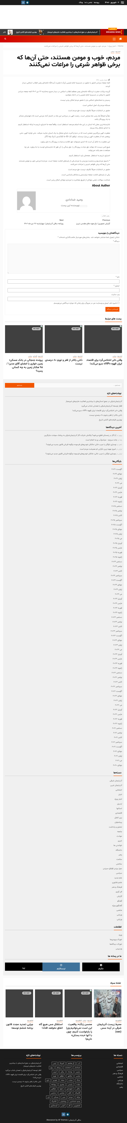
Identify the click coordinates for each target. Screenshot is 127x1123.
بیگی (62, 1072)
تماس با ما (88, 2)
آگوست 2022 (116, 691)
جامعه (119, 831)
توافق (62, 1076)
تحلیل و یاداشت (115, 827)
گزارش (119, 896)
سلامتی (119, 864)
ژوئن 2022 (118, 700)
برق (51, 1067)
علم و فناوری (117, 882)
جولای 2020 (117, 765)
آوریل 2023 (117, 654)
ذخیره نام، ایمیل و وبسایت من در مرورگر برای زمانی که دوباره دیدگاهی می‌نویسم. (85, 303)
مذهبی (119, 910)
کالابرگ (53, 1101)
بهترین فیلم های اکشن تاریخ (37, 32)
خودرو (55, 1080)
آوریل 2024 (117, 598)
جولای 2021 (117, 751)
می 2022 (118, 705)
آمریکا (62, 1063)
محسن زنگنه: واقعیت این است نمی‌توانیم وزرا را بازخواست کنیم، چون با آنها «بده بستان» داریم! (79, 1032)
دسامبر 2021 (117, 728)
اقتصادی (35, 356)
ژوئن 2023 (117, 645)
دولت (78, 1084)
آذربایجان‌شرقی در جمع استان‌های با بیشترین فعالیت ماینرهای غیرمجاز (83, 32)
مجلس (62, 1093)
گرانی (63, 1105)
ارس (54, 1063)
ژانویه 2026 (117, 501)
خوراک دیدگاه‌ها (116, 944)
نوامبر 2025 (117, 510)
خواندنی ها (117, 845)
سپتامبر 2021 (116, 742)
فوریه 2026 (117, 497)
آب (79, 1063)
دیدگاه (116, 241)
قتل (69, 1093)
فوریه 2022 (117, 719)
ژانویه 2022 (117, 723)
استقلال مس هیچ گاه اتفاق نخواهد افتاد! (51, 1026)
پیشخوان (118, 822)
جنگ (78, 1080)
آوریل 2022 (117, 709)
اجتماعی (119, 790)
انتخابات (68, 1067)
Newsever (51, 1120)
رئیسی (70, 1084)
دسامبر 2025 (116, 506)
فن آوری (119, 891)
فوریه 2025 (117, 552)
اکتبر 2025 (117, 515)
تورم (54, 1076)
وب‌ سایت (115, 294)
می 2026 (118, 483)
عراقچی (53, 1089)
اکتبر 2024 (117, 571)
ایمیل (116, 285)
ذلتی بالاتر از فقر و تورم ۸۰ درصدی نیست (63, 362)
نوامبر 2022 (117, 677)
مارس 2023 (117, 658)
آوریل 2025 (117, 543)
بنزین (78, 1072)
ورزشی (119, 914)
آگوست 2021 (117, 746)
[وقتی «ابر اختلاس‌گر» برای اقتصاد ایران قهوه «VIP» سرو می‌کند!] (103, 339)
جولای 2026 (117, 474)
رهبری (62, 1084)
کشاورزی (77, 1105)
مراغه (78, 1097)
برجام (59, 1067)
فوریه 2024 (117, 608)
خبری (120, 840)
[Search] (5, 39)
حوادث (119, 836)
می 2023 (118, 649)
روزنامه (53, 1084)
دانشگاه (119, 850)
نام (117, 277)
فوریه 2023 (117, 663)
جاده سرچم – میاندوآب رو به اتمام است (101, 440)
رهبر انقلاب (105, 216)
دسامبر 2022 (117, 672)
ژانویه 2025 (117, 557)
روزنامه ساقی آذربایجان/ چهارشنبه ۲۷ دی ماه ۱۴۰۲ (44, 222)
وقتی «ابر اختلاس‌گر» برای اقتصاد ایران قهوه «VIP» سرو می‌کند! (104, 362)
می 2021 (118, 760)
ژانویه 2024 (117, 612)
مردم (71, 1097)
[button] (113, 39)
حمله (62, 1080)
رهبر (120, 854)
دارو (48, 1080)
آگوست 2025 (116, 524)
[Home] (120, 39)
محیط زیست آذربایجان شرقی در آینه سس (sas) (109, 1028)
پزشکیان (63, 1101)
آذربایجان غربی (116, 785)
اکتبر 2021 (118, 737)
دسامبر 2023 (116, 617)
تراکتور (70, 1076)
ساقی (78, 1089)
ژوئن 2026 (118, 478)
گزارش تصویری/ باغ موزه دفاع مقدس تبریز (93, 222)
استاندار (77, 1067)
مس (63, 1097)
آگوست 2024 (116, 580)
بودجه (70, 1072)
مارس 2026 (117, 492)
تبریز (55, 1072)
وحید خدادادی (74, 200)
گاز (69, 1105)
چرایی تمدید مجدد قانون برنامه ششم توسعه (19, 1026)
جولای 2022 (117, 696)
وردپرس (119, 948)
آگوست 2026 (116, 469)
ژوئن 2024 (118, 589)
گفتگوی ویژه (117, 905)
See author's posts (83, 206)
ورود (120, 935)
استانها (119, 808)
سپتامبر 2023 (116, 631)
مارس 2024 (117, 603)
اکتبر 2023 (117, 626)
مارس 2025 (117, 548)
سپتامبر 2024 (116, 575)
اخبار (120, 794)
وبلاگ (81, 2)
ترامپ (78, 1076)
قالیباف (77, 1093)
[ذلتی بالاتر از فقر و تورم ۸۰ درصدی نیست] (63, 339)
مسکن (56, 1097)
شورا (61, 1089)
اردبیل (119, 803)
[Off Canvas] (122, 2)
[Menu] (113, 39)
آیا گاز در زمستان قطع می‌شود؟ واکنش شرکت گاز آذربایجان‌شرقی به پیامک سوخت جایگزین (80, 435)
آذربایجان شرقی (116, 780)
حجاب (70, 1080)
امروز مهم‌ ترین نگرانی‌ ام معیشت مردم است (98, 449)
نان (49, 1097)
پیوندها (96, 2)
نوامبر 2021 (117, 732)
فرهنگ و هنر (117, 887)
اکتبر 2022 (117, 682)
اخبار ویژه (117, 51)
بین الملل (118, 817)
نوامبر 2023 (117, 622)
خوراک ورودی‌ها (116, 939)
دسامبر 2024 (117, 561)
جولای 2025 (117, 529)
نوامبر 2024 (117, 566)
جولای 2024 (117, 584)
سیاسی (112, 51)
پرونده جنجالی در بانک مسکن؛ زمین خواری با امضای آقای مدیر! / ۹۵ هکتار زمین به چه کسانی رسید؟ (25, 365)
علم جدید (118, 877)
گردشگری (54, 1105)
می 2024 (118, 594)
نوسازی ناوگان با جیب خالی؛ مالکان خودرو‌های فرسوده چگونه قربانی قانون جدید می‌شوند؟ (81, 444)
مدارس (53, 1093)
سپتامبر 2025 (116, 520)
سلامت (119, 859)
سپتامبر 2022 (116, 686)
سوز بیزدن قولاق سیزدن (112, 868)
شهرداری (70, 1089)
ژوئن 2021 (118, 756)
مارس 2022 (117, 714)
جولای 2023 (117, 640)
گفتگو (119, 901)
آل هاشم (71, 1063)
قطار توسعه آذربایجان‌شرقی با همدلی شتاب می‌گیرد (101, 406)
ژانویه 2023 (117, 668)
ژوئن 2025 (117, 534)
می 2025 (118, 538)
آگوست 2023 (116, 635)
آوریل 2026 (117, 487)
